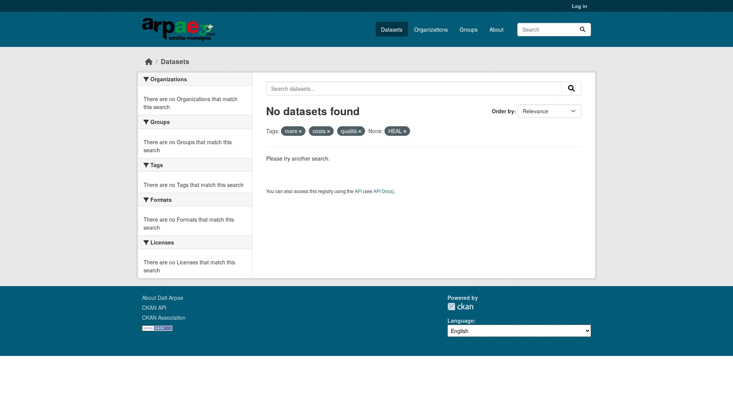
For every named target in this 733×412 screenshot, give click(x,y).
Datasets (391, 29)
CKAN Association (164, 317)
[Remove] (300, 131)
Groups (469, 29)
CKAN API (154, 307)
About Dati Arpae (162, 297)
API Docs (382, 191)
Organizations (431, 29)
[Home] (149, 61)
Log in (579, 6)
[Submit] (582, 29)
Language (460, 320)
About (496, 29)
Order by (503, 111)
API (358, 191)
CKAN (460, 307)
